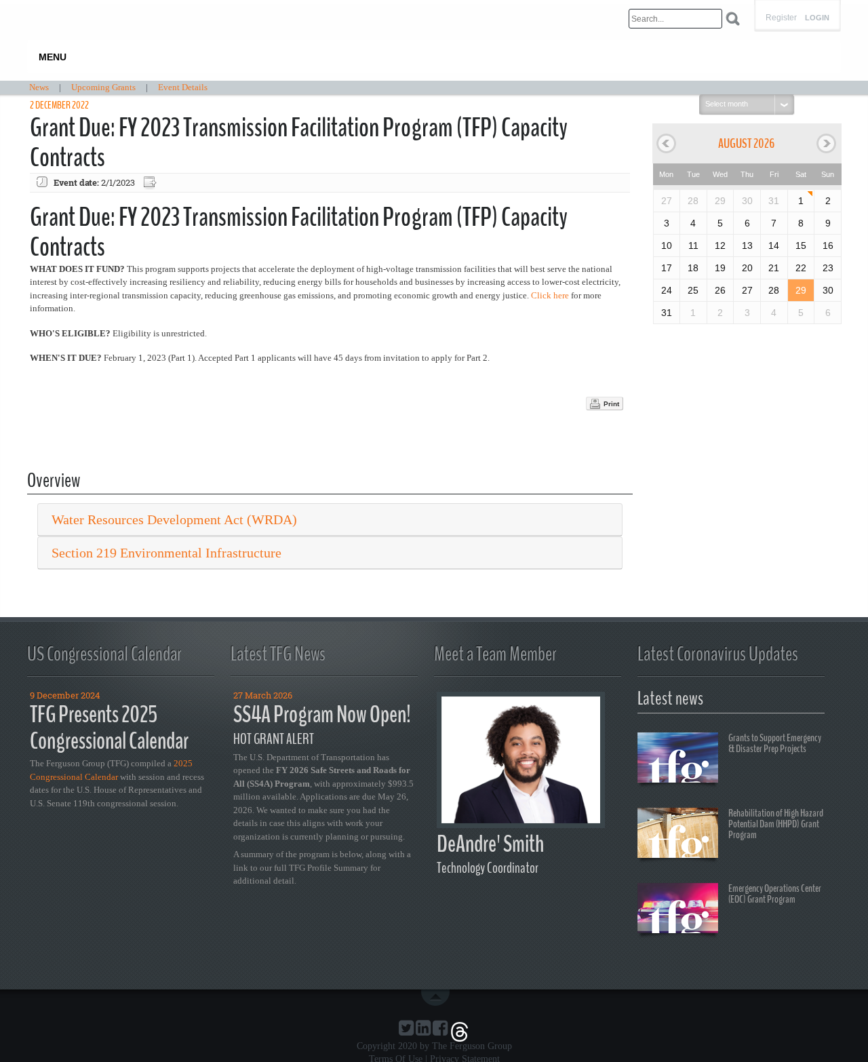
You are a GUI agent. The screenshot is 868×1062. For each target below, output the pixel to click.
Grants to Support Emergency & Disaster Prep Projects (774, 743)
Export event (151, 182)
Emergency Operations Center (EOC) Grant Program (774, 894)
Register (781, 18)
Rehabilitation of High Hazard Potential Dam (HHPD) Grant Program (775, 824)
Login (817, 18)
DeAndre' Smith (490, 844)
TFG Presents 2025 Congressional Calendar (109, 728)
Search (733, 19)
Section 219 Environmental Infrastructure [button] (166, 552)
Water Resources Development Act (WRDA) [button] (174, 519)
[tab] (330, 520)
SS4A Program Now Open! (322, 714)
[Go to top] (438, 997)
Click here (550, 295)
